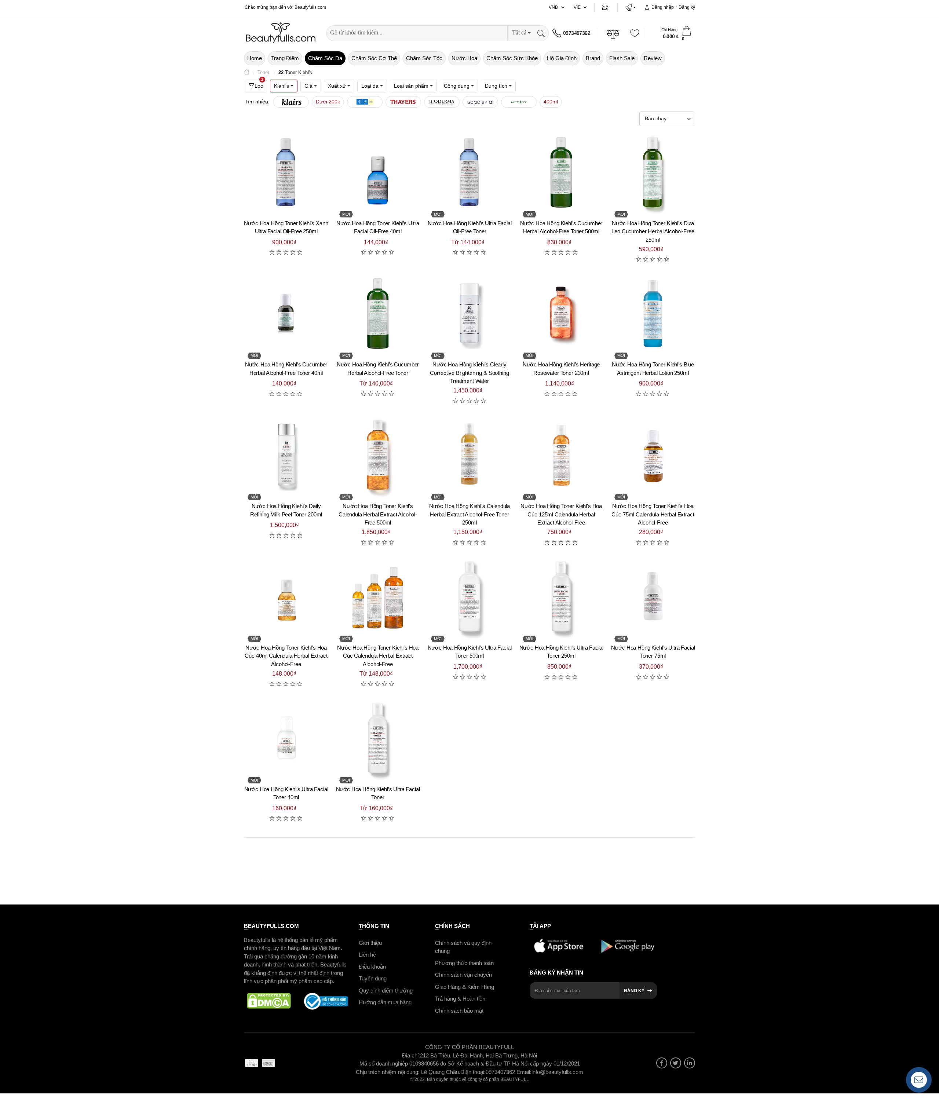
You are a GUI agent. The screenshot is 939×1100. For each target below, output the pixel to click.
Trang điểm (285, 58)
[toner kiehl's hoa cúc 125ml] (561, 455)
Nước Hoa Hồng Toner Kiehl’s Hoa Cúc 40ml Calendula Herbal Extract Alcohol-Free (286, 655)
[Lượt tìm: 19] (365, 102)
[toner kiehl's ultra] (378, 172)
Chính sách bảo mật (459, 1011)
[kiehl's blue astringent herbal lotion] (653, 313)
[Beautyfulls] (247, 73)
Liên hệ (367, 954)
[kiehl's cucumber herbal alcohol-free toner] (378, 313)
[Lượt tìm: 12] (519, 102)
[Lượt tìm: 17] (403, 102)
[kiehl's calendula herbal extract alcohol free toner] (469, 455)
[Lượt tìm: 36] (291, 102)
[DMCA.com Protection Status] (268, 1001)
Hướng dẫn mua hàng (385, 1002)
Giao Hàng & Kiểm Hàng (464, 987)
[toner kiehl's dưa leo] (653, 172)
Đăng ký (687, 7)
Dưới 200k (328, 102)
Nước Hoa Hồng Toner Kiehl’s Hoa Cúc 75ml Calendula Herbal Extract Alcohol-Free (652, 514)
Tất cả (519, 32)
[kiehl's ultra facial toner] (378, 738)
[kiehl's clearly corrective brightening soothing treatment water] (469, 313)
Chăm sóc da (325, 58)
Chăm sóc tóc (424, 58)
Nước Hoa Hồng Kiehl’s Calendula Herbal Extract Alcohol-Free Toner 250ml (469, 514)
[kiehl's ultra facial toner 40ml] (286, 738)
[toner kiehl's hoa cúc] (378, 596)
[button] (630, 7)
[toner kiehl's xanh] (286, 172)
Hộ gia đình (562, 58)
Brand (593, 58)
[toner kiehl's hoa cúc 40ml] (286, 596)
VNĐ (553, 7)
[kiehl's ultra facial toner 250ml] (561, 596)
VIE (577, 7)
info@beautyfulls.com (557, 1072)
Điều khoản (372, 967)
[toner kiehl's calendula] (378, 455)
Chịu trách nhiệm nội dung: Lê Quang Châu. (408, 1072)
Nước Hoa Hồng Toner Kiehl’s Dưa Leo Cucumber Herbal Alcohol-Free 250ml (652, 231)
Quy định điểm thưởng (386, 990)
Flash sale (622, 58)
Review (653, 58)
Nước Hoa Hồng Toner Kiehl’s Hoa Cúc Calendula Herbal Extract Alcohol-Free (378, 655)
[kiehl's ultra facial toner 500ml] (469, 596)
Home (254, 58)
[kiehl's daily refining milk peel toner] (286, 455)
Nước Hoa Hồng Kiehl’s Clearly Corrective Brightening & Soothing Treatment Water (469, 372)
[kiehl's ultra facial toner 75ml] (653, 596)
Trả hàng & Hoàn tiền (460, 998)
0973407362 (576, 33)
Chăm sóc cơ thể (374, 58)
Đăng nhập (662, 7)
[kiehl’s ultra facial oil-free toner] (469, 172)
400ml (551, 102)
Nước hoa (464, 58)
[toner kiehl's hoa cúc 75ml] (653, 455)
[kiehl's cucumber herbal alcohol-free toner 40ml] (286, 313)
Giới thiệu (370, 943)
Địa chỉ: (411, 1055)
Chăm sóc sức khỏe (512, 58)
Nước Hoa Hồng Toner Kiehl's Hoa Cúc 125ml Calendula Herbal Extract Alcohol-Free (561, 514)
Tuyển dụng (373, 978)
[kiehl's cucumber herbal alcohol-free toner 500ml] (561, 172)
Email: (523, 1072)
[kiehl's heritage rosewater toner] (561, 313)
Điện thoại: (473, 1072)
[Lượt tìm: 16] (442, 102)
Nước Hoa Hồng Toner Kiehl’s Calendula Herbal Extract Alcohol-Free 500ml (378, 514)
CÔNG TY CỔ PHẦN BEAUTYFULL (469, 1047)
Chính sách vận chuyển (463, 975)
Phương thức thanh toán (464, 963)
